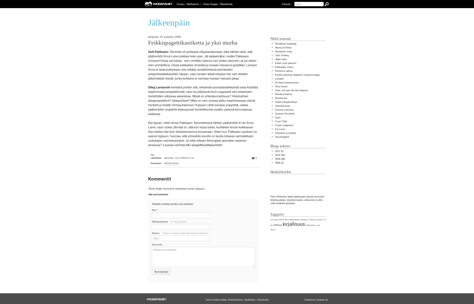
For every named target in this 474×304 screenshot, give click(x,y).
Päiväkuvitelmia (283, 94)
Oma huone (281, 86)
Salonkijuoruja (282, 105)
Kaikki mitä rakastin (285, 63)
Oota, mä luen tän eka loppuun (291, 90)
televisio (273, 230)
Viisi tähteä (319, 220)
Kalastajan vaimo (284, 67)
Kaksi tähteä (274, 220)
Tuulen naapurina (284, 125)
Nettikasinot (193, 4)
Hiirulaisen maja (283, 51)
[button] (200, 4)
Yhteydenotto (263, 299)
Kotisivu (179, 233)
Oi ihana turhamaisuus (287, 82)
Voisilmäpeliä (282, 137)
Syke (278, 117)
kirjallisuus (171, 163)
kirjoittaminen (311, 225)
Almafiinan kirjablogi (285, 43)
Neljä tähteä (295, 220)
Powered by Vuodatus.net (316, 299)
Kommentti (157, 244)
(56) (280, 155)
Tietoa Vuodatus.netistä (216, 299)
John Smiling (282, 55)
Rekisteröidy (226, 4)
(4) (279, 162)
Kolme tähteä (284, 220)
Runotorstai (281, 98)
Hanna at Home (283, 47)
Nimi (155, 210)
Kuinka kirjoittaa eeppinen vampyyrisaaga (297, 74)
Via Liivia (280, 129)
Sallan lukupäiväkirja (286, 102)
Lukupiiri (279, 78)
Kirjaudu (286, 4)
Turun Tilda (281, 121)
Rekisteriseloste (235, 299)
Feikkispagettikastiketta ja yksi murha (192, 42)
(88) (280, 159)
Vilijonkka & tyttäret (285, 133)
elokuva (278, 225)
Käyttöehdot (249, 299)
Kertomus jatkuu (284, 71)
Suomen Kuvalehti (285, 113)
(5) (279, 151)
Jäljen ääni (280, 59)
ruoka (318, 225)
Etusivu (181, 4)
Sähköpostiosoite (169, 221)
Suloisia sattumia (284, 109)
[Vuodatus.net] (156, 299)
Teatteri (312, 220)
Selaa (210, 4)
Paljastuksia (304, 220)
